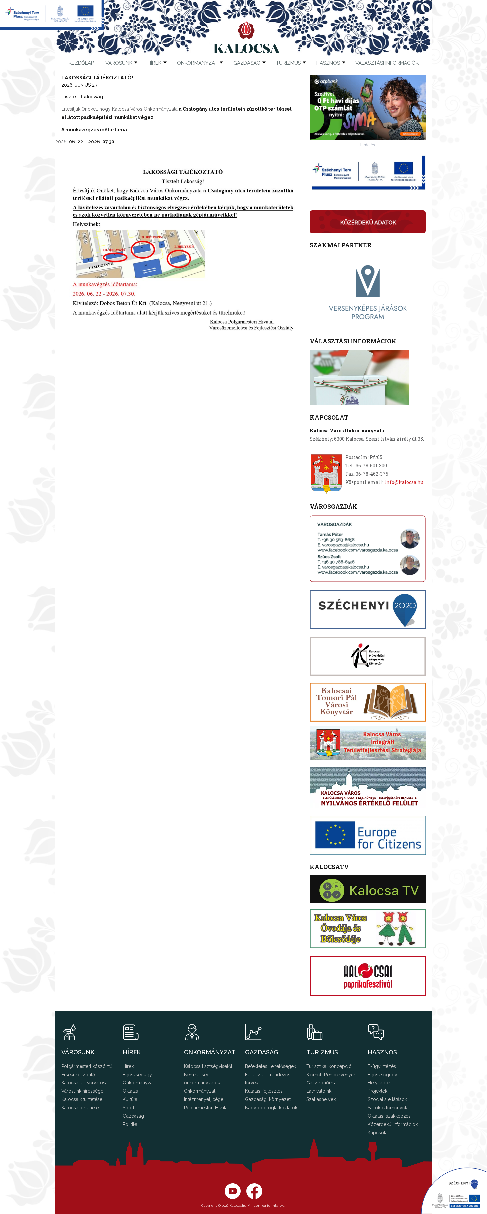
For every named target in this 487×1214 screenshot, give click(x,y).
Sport (128, 1107)
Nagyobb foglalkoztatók (271, 1107)
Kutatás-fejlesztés (264, 1091)
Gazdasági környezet (268, 1099)
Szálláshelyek (321, 1099)
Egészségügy (137, 1074)
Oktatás (130, 1091)
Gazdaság (133, 1116)
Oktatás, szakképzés (389, 1116)
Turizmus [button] (288, 63)
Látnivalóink (318, 1091)
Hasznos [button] (328, 63)
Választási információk (387, 63)
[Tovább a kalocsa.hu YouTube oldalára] (254, 1197)
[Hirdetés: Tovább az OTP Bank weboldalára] (368, 138)
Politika (130, 1124)
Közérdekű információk (393, 1124)
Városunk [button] (118, 63)
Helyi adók (379, 1082)
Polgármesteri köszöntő (86, 1066)
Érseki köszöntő (78, 1074)
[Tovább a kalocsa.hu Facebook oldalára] (233, 1197)
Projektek (377, 1091)
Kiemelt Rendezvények (331, 1074)
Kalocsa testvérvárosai (85, 1082)
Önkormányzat (138, 1082)
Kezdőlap (81, 63)
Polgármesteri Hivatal (206, 1107)
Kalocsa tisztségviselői (208, 1066)
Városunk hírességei (82, 1091)
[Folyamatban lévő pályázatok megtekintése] (52, 28)
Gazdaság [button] (246, 63)
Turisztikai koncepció (329, 1066)
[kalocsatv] (368, 889)
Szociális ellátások (387, 1099)
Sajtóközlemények (387, 1107)
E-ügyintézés (382, 1066)
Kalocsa (247, 36)
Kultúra (130, 1099)
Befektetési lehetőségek (270, 1066)
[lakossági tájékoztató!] (182, 247)
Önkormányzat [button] (197, 63)
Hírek (154, 63)
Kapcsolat (378, 1132)
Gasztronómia (321, 1082)
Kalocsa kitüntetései (82, 1099)
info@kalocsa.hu (403, 482)
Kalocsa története (80, 1107)
